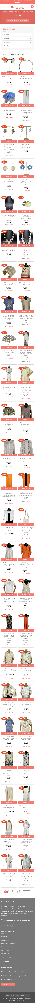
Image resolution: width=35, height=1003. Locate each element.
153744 (28, 884)
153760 (10, 712)
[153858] (26, 375)
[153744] (26, 863)
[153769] (9, 658)
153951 (10, 84)
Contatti (4, 937)
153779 (28, 712)
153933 (28, 84)
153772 (28, 780)
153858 (27, 398)
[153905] (26, 169)
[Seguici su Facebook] (3, 925)
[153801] (9, 517)
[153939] (9, 204)
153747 (28, 849)
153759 (28, 678)
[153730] (26, 447)
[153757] (9, 726)
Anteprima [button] (9, 73)
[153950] (9, 272)
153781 (28, 607)
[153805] (26, 481)
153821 (10, 432)
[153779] (26, 692)
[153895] (9, 304)
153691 (11, 815)
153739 (11, 883)
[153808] (26, 517)
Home (4, 12)
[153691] (9, 795)
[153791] (9, 623)
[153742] (9, 829)
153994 (27, 120)
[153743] (26, 795)
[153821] (9, 412)
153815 (28, 434)
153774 (28, 644)
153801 (11, 537)
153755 (28, 746)
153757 (11, 746)
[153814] (9, 447)
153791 (10, 644)
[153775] (9, 760)
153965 (10, 117)
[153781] (26, 587)
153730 (28, 467)
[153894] (26, 272)
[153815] (26, 412)
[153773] (26, 552)
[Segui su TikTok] (9, 925)
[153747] (26, 829)
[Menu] (2, 7)
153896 (27, 324)
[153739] (9, 863)
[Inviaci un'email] (12, 925)
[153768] (9, 552)
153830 (27, 258)
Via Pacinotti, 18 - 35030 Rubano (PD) (14, 972)
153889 (10, 358)
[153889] (9, 340)
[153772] (26, 760)
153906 (10, 155)
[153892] (26, 204)
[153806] (9, 481)
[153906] (9, 134)
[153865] (9, 375)
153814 (11, 466)
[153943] (26, 134)
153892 (27, 224)
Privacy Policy (6, 954)
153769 (10, 678)
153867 (27, 361)
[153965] (9, 98)
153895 (10, 326)
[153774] (26, 623)
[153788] (9, 587)
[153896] (26, 304)
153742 (11, 849)
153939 (10, 224)
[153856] (9, 238)
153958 (10, 189)
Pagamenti (5, 950)
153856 (10, 257)
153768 (10, 572)
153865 (10, 397)
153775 (11, 781)
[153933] (26, 66)
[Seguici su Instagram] (6, 925)
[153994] (26, 98)
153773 (28, 574)
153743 (28, 813)
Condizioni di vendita (8, 943)
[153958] (9, 169)
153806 (10, 503)
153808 (27, 538)
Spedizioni (5, 940)
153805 (27, 501)
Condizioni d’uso (7, 947)
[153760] (9, 692)
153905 (27, 191)
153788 (10, 609)
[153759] (26, 658)
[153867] (26, 340)
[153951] (9, 66)
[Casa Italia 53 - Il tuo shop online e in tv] (17, 6)
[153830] (26, 238)
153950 (10, 291)
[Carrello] (32, 6)
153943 (27, 154)
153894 (27, 291)
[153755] (26, 726)
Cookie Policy (6, 957)
